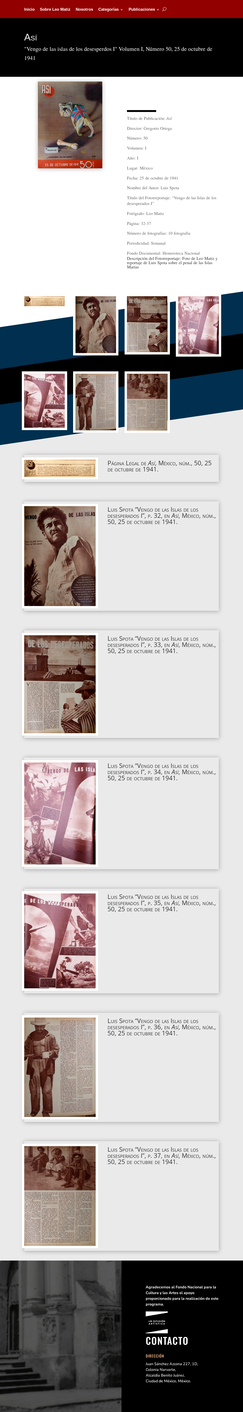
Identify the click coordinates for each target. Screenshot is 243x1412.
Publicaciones (142, 10)
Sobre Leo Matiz (55, 10)
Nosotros (84, 10)
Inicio (29, 10)
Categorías (108, 10)
